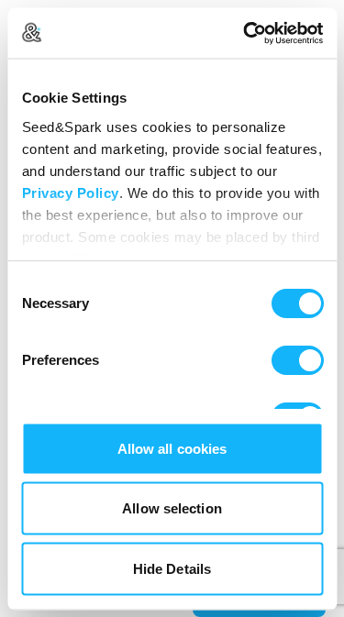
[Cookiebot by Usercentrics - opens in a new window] (245, 33)
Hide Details (172, 568)
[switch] (297, 360)
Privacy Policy (69, 192)
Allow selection (172, 508)
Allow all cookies (172, 448)
